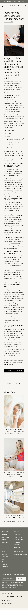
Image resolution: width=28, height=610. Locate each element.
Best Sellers (5, 537)
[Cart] (25, 6)
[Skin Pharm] (14, 5)
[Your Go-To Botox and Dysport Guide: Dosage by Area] (14, 411)
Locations (17, 535)
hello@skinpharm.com (20, 554)
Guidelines (17, 547)
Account (4, 554)
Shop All (4, 535)
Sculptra (16, 239)
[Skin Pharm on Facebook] (13, 383)
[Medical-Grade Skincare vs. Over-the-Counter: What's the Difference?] (14, 497)
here (21, 118)
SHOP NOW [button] (19, 370)
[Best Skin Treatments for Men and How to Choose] (14, 454)
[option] (14, 2)
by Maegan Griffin (8, 22)
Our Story (5, 557)
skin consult (20, 294)
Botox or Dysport (15, 107)
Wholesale (5, 542)
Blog (3, 562)
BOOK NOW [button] (9, 370)
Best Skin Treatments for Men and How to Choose (14, 473)
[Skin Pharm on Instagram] (16, 383)
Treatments (18, 537)
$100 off (4, 1)
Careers (4, 564)
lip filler (14, 121)
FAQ (3, 559)
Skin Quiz (4, 540)
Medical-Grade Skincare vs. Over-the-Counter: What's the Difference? (14, 517)
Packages (17, 545)
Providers (17, 542)
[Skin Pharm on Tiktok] (19, 383)
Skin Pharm (10, 596)
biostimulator (15, 243)
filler (11, 85)
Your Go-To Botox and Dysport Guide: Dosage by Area (14, 430)
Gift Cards (5, 567)
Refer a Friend (18, 540)
